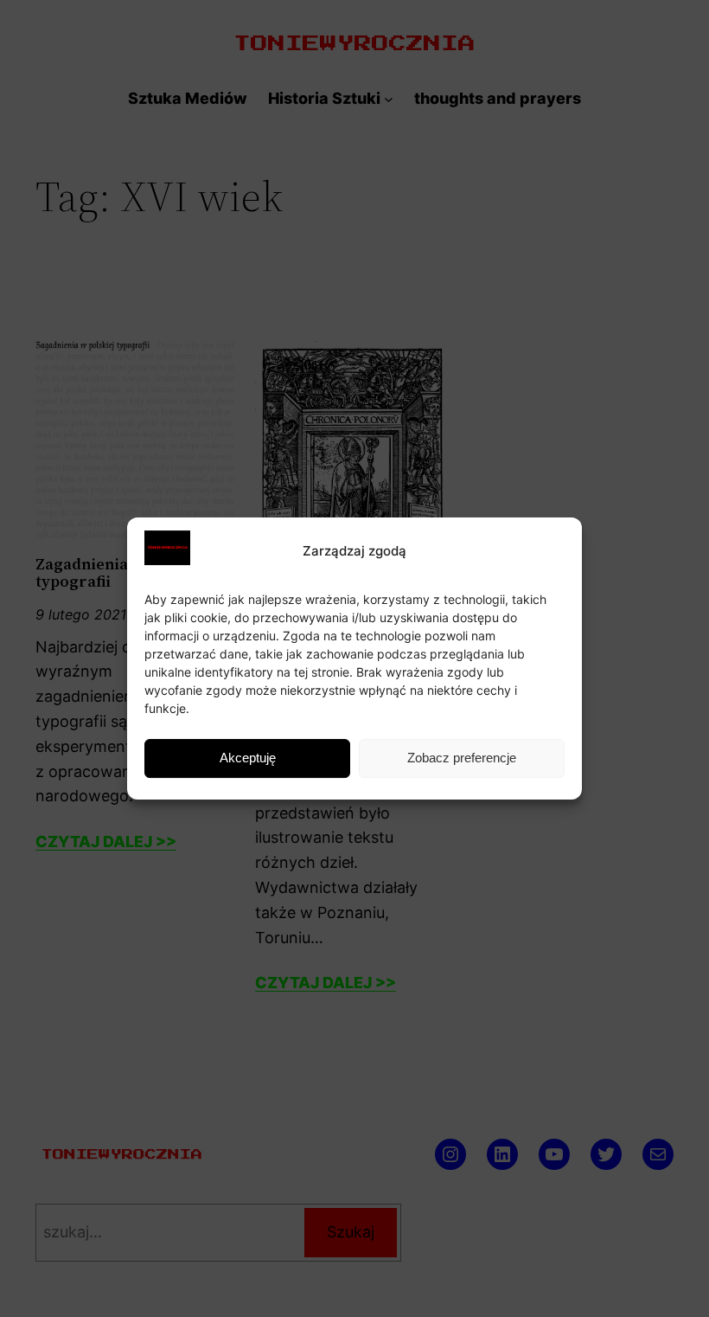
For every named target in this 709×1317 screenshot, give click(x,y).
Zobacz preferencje (461, 757)
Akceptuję (248, 757)
